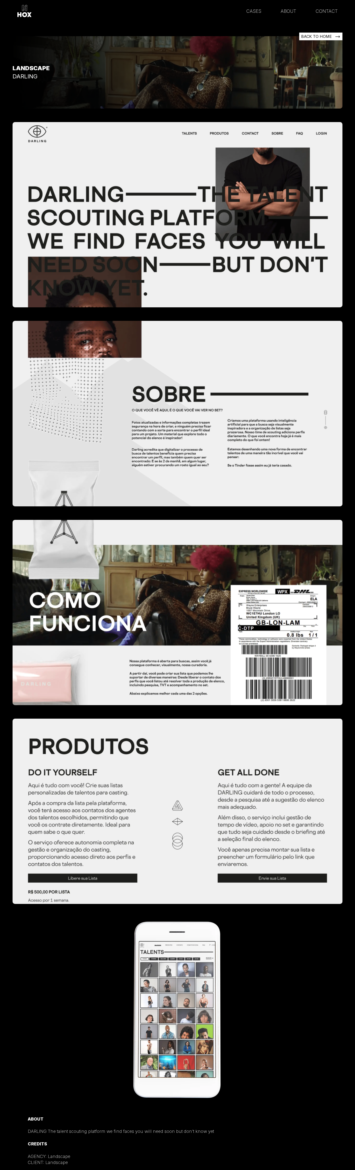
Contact (327, 11)
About (288, 11)
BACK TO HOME (317, 36)
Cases (253, 11)
